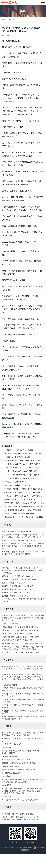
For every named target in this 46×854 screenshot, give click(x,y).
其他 (23, 10)
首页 (9, 19)
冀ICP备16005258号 (24, 847)
